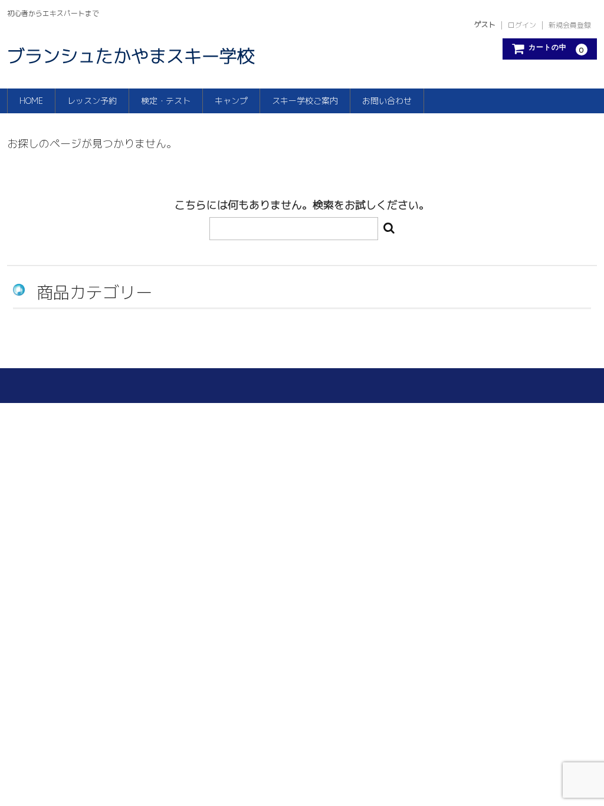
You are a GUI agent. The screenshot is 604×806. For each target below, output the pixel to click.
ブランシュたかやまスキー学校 (131, 56)
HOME (31, 100)
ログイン (522, 25)
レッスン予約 (92, 100)
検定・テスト (166, 100)
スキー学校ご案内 (305, 100)
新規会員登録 (570, 25)
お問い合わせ (387, 100)
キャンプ (231, 100)
